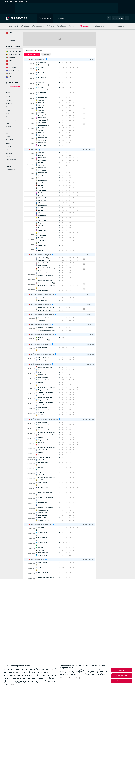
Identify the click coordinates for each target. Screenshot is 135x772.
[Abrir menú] (127, 18)
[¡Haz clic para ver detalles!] (59, 63)
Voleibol (29, 50)
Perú (40, 50)
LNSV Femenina (11, 41)
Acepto (121, 670)
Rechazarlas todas (121, 675)
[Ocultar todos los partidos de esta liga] (93, 59)
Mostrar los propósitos (122, 681)
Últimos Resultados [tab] (32, 54)
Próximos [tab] (46, 54)
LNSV (7, 37)
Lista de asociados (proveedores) (70, 678)
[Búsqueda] (109, 18)
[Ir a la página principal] (18, 18)
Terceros (12, 684)
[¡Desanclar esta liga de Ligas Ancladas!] (46, 59)
